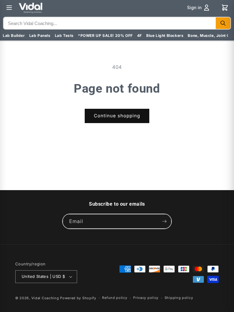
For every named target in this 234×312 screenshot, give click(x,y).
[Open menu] (9, 8)
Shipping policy (179, 298)
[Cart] (225, 8)
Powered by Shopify (78, 298)
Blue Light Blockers (164, 35)
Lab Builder (14, 35)
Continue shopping (117, 116)
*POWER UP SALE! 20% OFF (105, 35)
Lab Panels (40, 35)
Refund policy (114, 298)
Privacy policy (145, 298)
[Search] (223, 23)
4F (139, 35)
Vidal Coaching (45, 298)
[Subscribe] (164, 221)
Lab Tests (64, 35)
